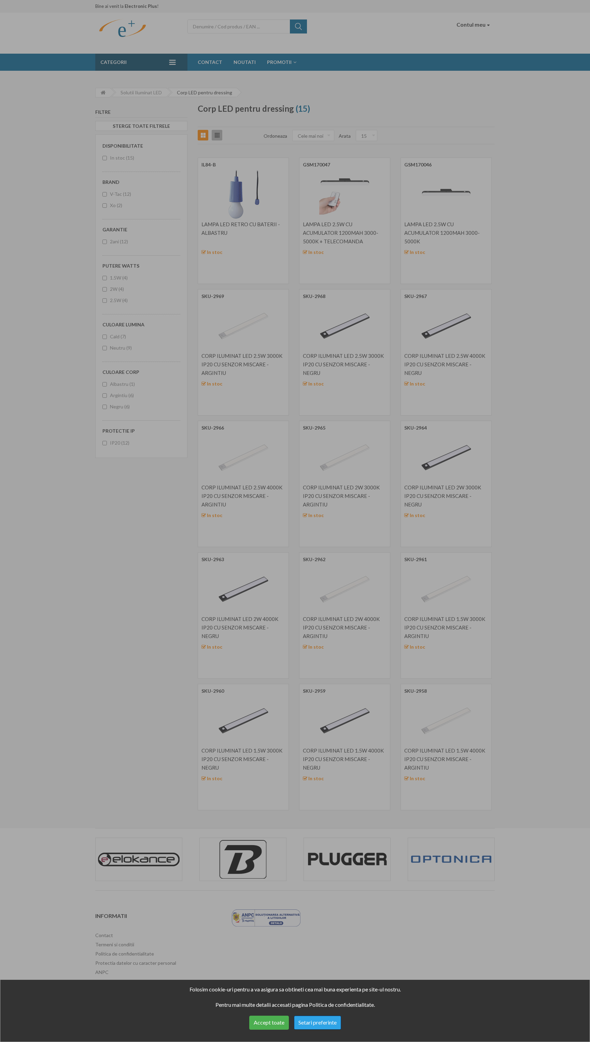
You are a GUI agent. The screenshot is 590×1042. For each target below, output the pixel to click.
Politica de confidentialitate (341, 1004)
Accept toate (269, 1022)
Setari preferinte (317, 1022)
